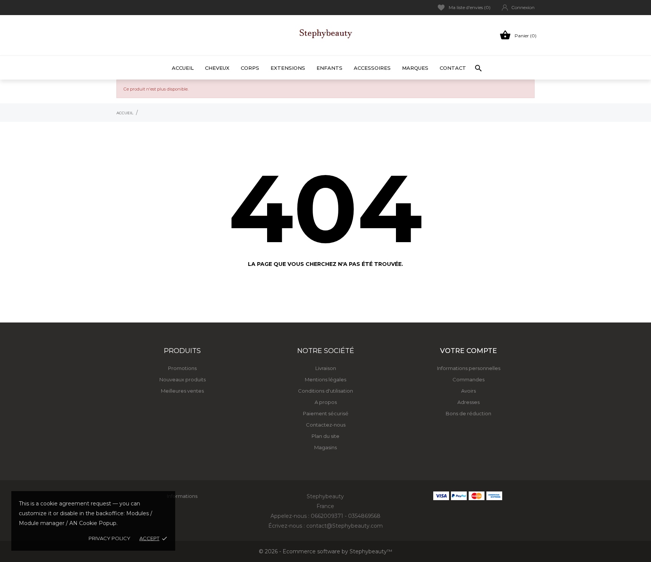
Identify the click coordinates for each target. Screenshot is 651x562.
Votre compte (468, 351)
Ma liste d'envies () (470, 7)
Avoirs (468, 391)
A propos (326, 402)
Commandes (468, 379)
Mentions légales (325, 379)
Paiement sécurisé (325, 413)
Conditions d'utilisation (325, 391)
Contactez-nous (325, 425)
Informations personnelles (468, 368)
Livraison (325, 368)
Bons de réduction (468, 413)
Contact (453, 68)
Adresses (468, 402)
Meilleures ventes (182, 391)
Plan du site (325, 436)
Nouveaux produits (182, 379)
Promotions (182, 368)
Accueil (183, 68)
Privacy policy (109, 538)
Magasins (325, 447)
